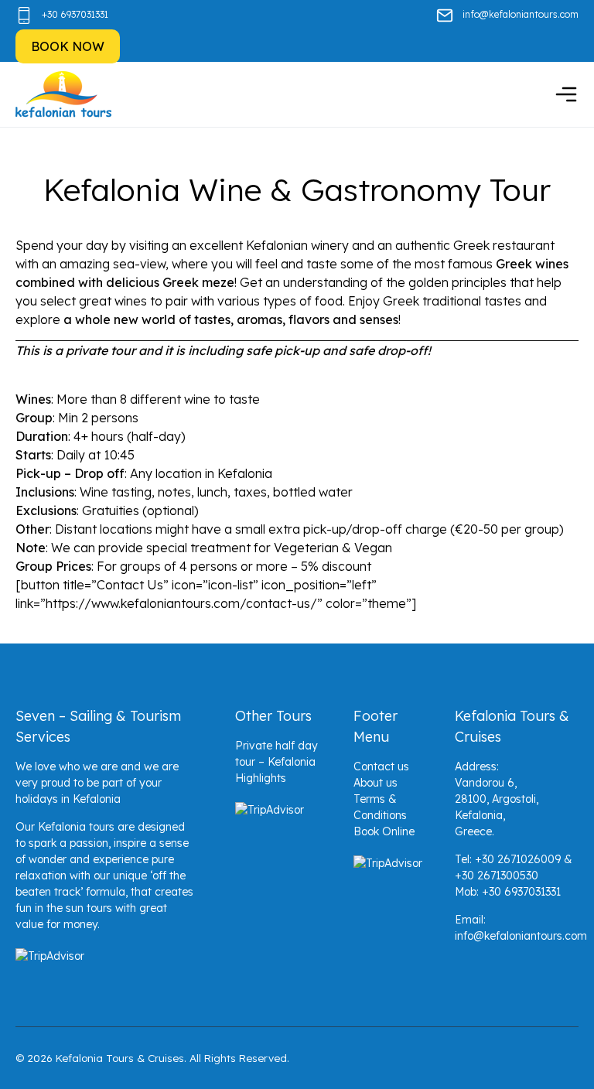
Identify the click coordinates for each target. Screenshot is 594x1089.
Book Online (384, 831)
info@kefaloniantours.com (521, 14)
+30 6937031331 (75, 14)
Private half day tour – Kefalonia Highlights (276, 762)
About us (375, 783)
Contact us (381, 766)
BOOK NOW (67, 46)
